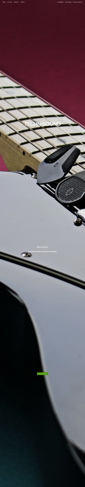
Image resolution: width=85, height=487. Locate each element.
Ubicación (16, 2)
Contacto (22, 2)
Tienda (3, 2)
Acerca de (9, 2)
